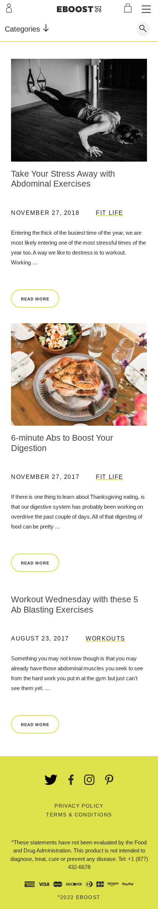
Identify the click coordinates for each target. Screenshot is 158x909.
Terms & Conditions (79, 815)
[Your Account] (9, 8)
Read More (35, 299)
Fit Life (109, 213)
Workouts (105, 638)
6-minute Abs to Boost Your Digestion (62, 443)
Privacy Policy (79, 806)
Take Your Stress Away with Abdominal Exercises (63, 179)
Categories (23, 29)
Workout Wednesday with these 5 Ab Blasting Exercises (74, 604)
